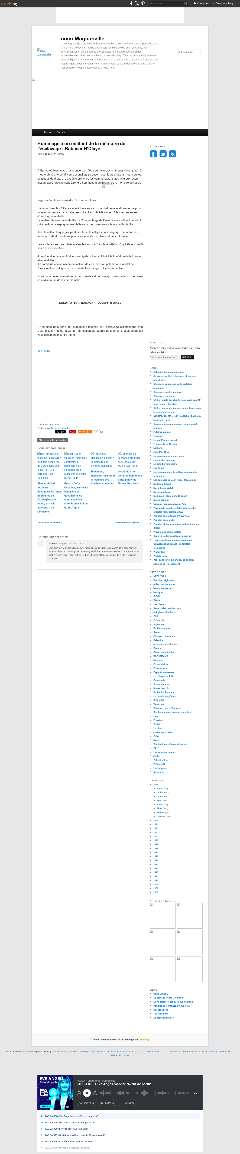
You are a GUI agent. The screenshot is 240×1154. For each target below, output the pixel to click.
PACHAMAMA (160, 656)
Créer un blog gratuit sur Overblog (71, 1051)
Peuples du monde (163, 519)
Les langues (160, 768)
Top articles (96, 1051)
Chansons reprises (163, 396)
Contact (61, 132)
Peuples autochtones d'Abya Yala (171, 515)
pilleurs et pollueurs (164, 584)
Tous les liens (160, 1013)
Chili (155, 616)
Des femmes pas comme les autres (172, 712)
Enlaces (157, 435)
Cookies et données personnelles (215, 1051)
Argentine (158, 624)
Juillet (160, 792)
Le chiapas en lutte (163, 676)
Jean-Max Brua (161, 451)
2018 (155, 848)
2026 (155, 784)
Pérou (156, 600)
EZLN (156, 748)
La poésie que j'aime (164, 696)
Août (159, 788)
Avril (159, 804)
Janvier (161, 816)
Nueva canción (161, 499)
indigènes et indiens (164, 612)
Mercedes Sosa (161, 492)
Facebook (153, 153)
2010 (155, 880)
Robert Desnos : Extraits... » (129, 522)
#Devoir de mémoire (59, 428)
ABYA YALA (159, 576)
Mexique (158, 592)
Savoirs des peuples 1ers (167, 608)
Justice (157, 756)
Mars (159, 808)
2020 (155, 840)
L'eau (156, 716)
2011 (155, 876)
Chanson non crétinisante (167, 708)
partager (109, 1103)
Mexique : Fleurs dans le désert (170, 495)
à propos (129, 1103)
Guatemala (159, 680)
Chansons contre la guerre (167, 392)
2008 (155, 888)
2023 (155, 828)
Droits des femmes (163, 692)
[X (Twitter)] (137, 3)
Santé (156, 632)
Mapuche (158, 660)
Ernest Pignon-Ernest (165, 440)
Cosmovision (160, 664)
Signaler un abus (125, 1051)
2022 (155, 832)
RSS (172, 153)
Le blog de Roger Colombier (168, 997)
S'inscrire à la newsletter (52, 440)
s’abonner (89, 1103)
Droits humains (161, 628)
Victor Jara (159, 551)
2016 (155, 856)
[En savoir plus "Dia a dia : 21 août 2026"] (163, 927)
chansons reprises (163, 732)
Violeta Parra (160, 555)
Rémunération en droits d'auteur (163, 1051)
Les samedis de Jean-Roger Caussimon (174, 479)
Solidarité (158, 700)
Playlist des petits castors (167, 531)
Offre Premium (189, 1051)
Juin (159, 796)
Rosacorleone (160, 1009)
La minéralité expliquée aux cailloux (173, 1001)
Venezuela (158, 704)
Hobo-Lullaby (160, 993)
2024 (155, 824)
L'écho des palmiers (164, 460)
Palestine (158, 640)
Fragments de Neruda (165, 444)
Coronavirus (160, 668)
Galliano (158, 447)
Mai (159, 800)
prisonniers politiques (165, 644)
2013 (155, 868)
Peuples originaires (164, 580)
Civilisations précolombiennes (170, 744)
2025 (155, 820)
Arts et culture (161, 684)
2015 (155, 860)
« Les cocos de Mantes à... (50, 522)
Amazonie (158, 772)
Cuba (156, 736)
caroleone (25, 1051)
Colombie (158, 620)
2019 (155, 844)
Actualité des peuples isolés (168, 372)
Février (160, 812)
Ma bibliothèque (162, 483)
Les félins (158, 467)
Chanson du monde (164, 636)
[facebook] (131, 3)
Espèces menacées (163, 672)
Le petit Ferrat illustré (165, 463)
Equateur (158, 720)
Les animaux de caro (164, 752)
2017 (155, 852)
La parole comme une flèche (168, 456)
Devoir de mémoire (163, 652)
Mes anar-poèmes (163, 588)
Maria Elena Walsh (163, 488)
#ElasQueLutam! (162, 431)
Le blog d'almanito (163, 1017)
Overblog (144, 1039)
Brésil (156, 596)
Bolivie (157, 724)
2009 (155, 884)
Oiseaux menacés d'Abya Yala (169, 503)
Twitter (163, 153)
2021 (155, 836)
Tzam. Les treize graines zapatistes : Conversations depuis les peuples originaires (173, 544)
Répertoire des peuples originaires (172, 535)
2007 (155, 892)
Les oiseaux (159, 604)
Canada (157, 648)
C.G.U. (141, 1051)
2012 (155, 872)
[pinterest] (143, 3)
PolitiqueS (159, 764)
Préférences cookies (119, 1055)
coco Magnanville (83, 38)
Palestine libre (161, 760)
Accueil (47, 132)
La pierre (158, 728)
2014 (155, 864)
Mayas (156, 740)
